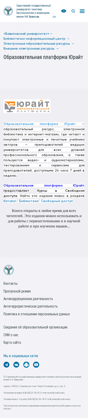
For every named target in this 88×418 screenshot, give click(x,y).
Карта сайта (12, 342)
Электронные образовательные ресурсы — (39, 43)
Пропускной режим (17, 291)
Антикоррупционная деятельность (28, 298)
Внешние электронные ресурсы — (31, 48)
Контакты (11, 283)
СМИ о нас (11, 334)
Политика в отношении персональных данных (37, 314)
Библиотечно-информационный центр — (36, 38)
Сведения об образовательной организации (35, 327)
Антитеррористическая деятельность (31, 306)
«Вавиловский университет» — (28, 33)
